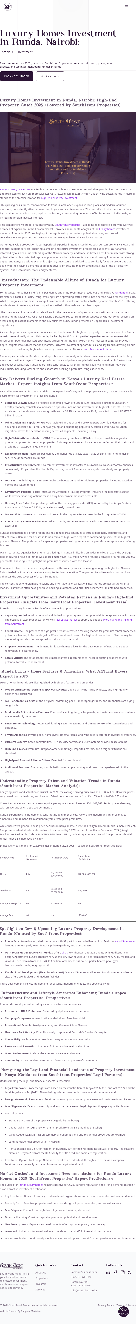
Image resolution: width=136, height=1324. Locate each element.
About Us (40, 1272)
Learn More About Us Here (98, 349)
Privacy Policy (106, 1305)
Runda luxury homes (31, 1184)
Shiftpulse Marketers (31, 1311)
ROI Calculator (50, 76)
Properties (41, 1278)
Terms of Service (126, 1305)
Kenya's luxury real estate (15, 189)
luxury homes (106, 229)
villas (65, 952)
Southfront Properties (67, 224)
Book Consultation (16, 76)
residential (121, 292)
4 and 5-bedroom (124, 941)
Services (40, 1289)
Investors (40, 1284)
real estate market (66, 619)
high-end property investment (59, 198)
